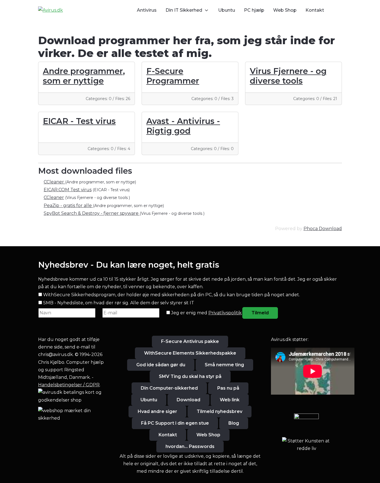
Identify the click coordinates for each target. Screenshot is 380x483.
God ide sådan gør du (160, 364)
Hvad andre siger (157, 411)
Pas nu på (228, 388)
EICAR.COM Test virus (68, 189)
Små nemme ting (224, 364)
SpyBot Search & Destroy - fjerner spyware (92, 213)
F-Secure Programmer (172, 76)
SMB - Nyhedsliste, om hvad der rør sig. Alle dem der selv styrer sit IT (118, 302)
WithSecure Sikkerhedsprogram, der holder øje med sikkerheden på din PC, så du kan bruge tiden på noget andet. (171, 294)
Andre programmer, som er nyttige (84, 76)
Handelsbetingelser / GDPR (69, 384)
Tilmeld (260, 312)
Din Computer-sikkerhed (169, 388)
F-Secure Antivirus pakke (190, 341)
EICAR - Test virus (79, 121)
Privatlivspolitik (225, 312)
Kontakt (168, 434)
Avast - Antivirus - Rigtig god (183, 126)
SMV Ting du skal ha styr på (190, 376)
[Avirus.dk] (50, 10)
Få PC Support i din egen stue (175, 423)
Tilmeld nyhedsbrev (219, 411)
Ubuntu (148, 399)
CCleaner (54, 182)
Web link (230, 399)
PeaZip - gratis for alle (68, 205)
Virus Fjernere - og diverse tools (288, 76)
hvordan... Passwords (190, 446)
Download (188, 399)
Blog (233, 423)
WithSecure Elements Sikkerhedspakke (190, 353)
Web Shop (208, 434)
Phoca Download (322, 228)
